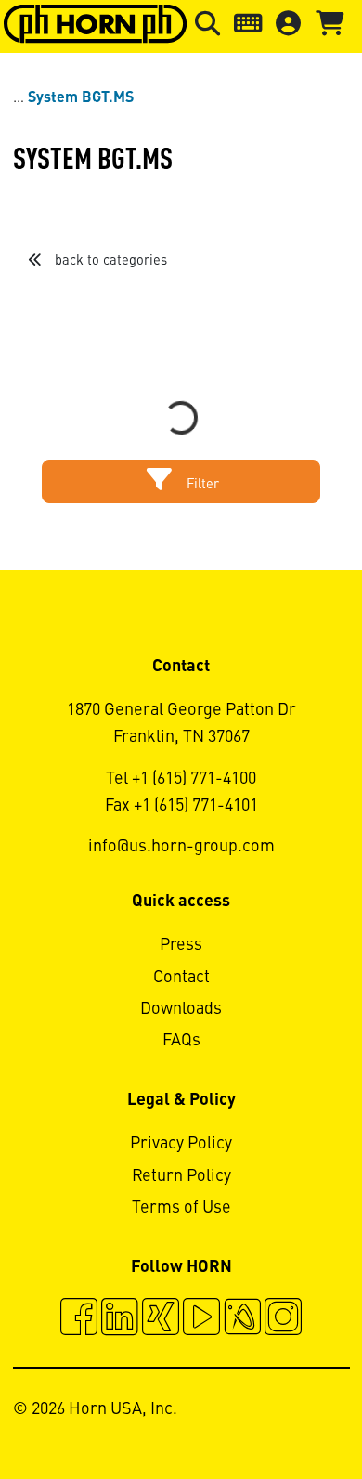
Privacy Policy (181, 1143)
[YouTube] (201, 1319)
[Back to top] (277, 1414)
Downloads (181, 1009)
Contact (181, 977)
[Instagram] (283, 1319)
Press (181, 945)
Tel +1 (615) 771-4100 (181, 779)
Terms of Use (181, 1208)
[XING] (160, 1319)
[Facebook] (78, 1319)
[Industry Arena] (242, 1319)
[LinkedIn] (119, 1319)
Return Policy (181, 1176)
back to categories (109, 260)
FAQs (181, 1040)
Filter (201, 484)
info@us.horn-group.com (181, 846)
